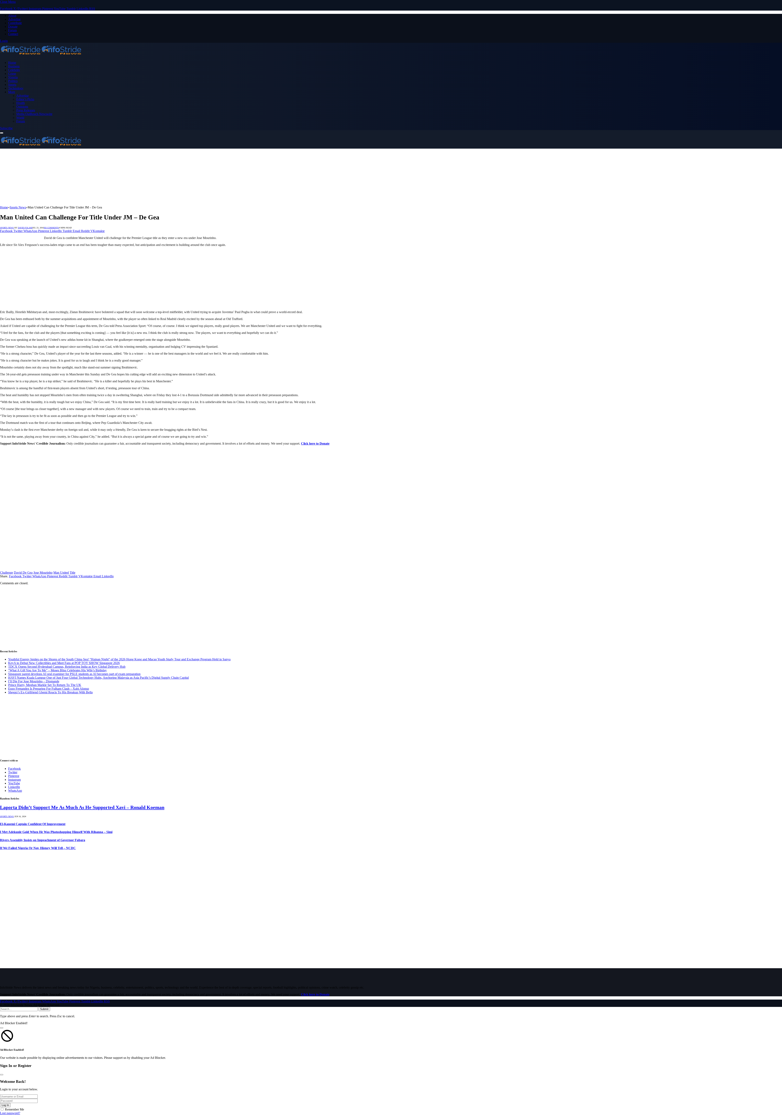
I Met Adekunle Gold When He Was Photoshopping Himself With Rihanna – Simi (56, 832)
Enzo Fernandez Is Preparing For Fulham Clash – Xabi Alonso (48, 688)
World (20, 117)
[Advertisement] (122, 177)
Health (20, 103)
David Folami (25, 228)
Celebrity (14, 70)
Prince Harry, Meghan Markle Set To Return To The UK (44, 685)
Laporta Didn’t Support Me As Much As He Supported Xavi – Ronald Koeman (82, 807)
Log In (5, 1105)
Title (72, 572)
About (12, 15)
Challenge (6, 572)
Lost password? (10, 1113)
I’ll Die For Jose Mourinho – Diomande (33, 681)
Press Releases (25, 110)
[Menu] (1, 133)
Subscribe (6, 128)
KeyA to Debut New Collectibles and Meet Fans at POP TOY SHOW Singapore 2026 (64, 663)
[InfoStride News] (40, 55)
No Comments (51, 228)
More (11, 92)
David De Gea (23, 572)
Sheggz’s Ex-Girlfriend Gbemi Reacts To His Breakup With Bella (50, 692)
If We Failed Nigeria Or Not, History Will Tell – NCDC (38, 848)
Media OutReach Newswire (34, 114)
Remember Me (14, 1109)
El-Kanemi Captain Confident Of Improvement (32, 824)
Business (14, 66)
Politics (13, 81)
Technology (15, 88)
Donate (13, 26)
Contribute (15, 23)
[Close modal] (1, 1027)
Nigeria (13, 77)
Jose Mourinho (43, 572)
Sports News (7, 228)
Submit (44, 1009)
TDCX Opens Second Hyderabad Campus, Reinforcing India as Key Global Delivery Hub (66, 666)
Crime (12, 73)
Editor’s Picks (25, 99)
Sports (12, 84)
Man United (61, 572)
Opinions (22, 106)
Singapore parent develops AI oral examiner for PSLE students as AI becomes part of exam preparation (74, 674)
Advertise (14, 19)
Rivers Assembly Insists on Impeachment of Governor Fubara (42, 840)
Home (12, 62)
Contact (13, 34)
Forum (12, 30)
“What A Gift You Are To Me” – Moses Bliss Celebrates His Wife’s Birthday (57, 670)
